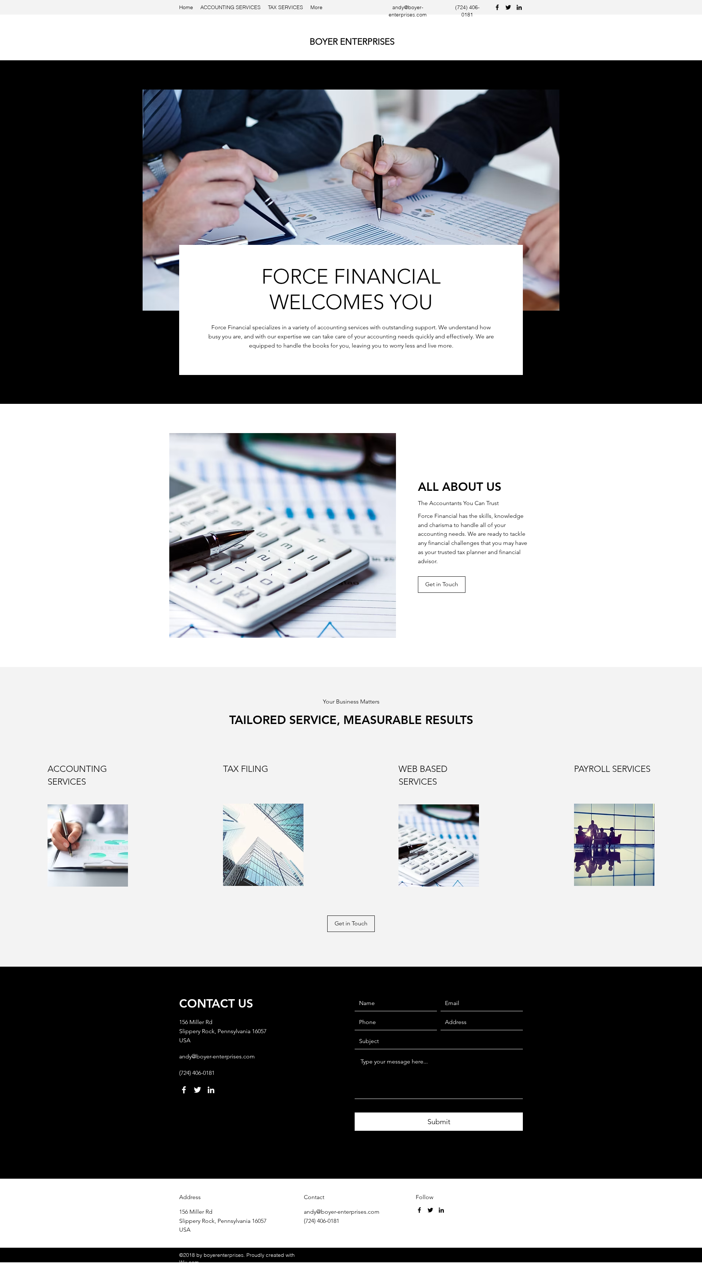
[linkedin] (519, 7)
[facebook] (497, 7)
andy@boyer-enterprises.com (217, 1056)
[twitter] (508, 7)
